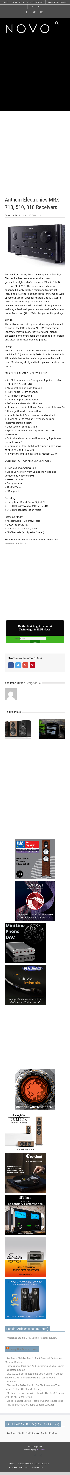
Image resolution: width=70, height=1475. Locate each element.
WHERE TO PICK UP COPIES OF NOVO (33, 1463)
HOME (11, 1463)
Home (24, 215)
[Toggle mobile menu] (63, 23)
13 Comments (35, 215)
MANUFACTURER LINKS (18, 1467)
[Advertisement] (35, 72)
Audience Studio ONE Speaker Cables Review (32, 1337)
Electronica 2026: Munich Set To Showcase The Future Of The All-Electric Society (32, 1387)
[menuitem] (5, 2)
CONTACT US (37, 1467)
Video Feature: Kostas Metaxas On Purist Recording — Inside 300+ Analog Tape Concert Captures (34, 1402)
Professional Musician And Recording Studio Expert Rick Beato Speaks (34, 1367)
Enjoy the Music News (23, 1349)
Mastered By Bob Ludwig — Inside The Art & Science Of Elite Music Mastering (34, 1394)
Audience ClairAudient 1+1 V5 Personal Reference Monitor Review (33, 1360)
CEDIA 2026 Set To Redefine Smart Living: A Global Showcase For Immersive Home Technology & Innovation (34, 1377)
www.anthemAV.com (16, 543)
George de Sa (33, 683)
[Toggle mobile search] (56, 23)
